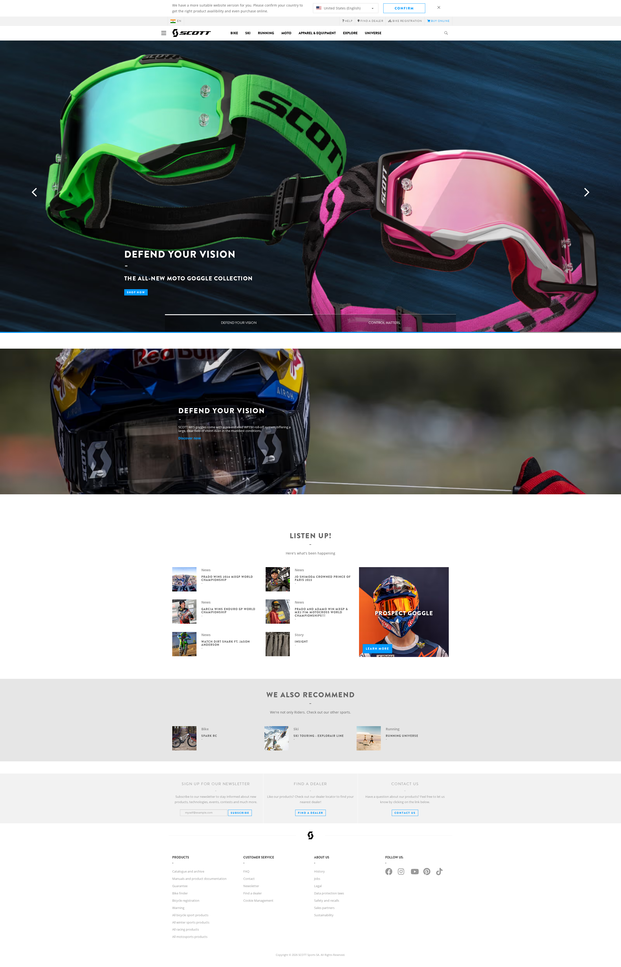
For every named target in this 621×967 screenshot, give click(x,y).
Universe (373, 33)
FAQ (246, 871)
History (319, 871)
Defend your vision (239, 322)
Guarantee (180, 886)
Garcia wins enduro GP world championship (228, 610)
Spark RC (209, 736)
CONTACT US (405, 813)
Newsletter (251, 886)
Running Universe (402, 736)
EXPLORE (350, 33)
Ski (248, 33)
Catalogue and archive (188, 871)
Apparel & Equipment (317, 33)
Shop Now (136, 292)
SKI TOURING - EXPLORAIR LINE (319, 736)
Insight (301, 641)
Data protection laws (329, 893)
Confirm (404, 8)
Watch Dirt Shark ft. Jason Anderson (225, 643)
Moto (286, 33)
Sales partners (324, 908)
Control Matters (384, 322)
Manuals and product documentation (199, 878)
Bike (234, 33)
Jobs (317, 878)
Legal (318, 886)
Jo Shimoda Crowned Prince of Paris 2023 (323, 578)
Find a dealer (252, 893)
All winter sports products (190, 922)
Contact (249, 878)
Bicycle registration (185, 900)
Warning (178, 908)
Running (266, 33)
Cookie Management (258, 900)
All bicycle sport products (190, 915)
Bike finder (180, 893)
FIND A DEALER (310, 813)
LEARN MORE (377, 649)
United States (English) (341, 8)
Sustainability (324, 915)
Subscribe (240, 813)
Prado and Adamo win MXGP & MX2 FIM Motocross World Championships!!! (321, 612)
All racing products (185, 929)
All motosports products (189, 936)
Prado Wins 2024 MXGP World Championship (227, 578)
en (179, 21)
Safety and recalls (326, 900)
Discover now (189, 438)
